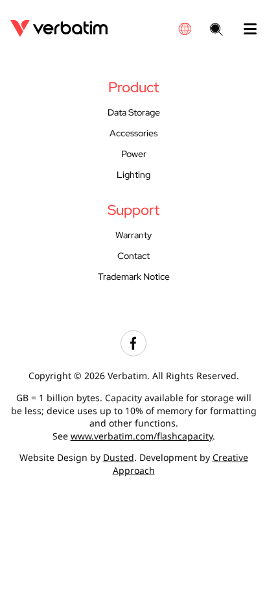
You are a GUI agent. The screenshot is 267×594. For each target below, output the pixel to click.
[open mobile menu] (245, 29)
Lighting (133, 174)
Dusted (118, 457)
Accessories (133, 133)
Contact (133, 255)
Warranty (133, 235)
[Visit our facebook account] (133, 353)
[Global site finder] (184, 29)
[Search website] (216, 30)
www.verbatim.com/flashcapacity (142, 436)
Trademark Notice (134, 276)
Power (133, 153)
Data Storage (134, 112)
